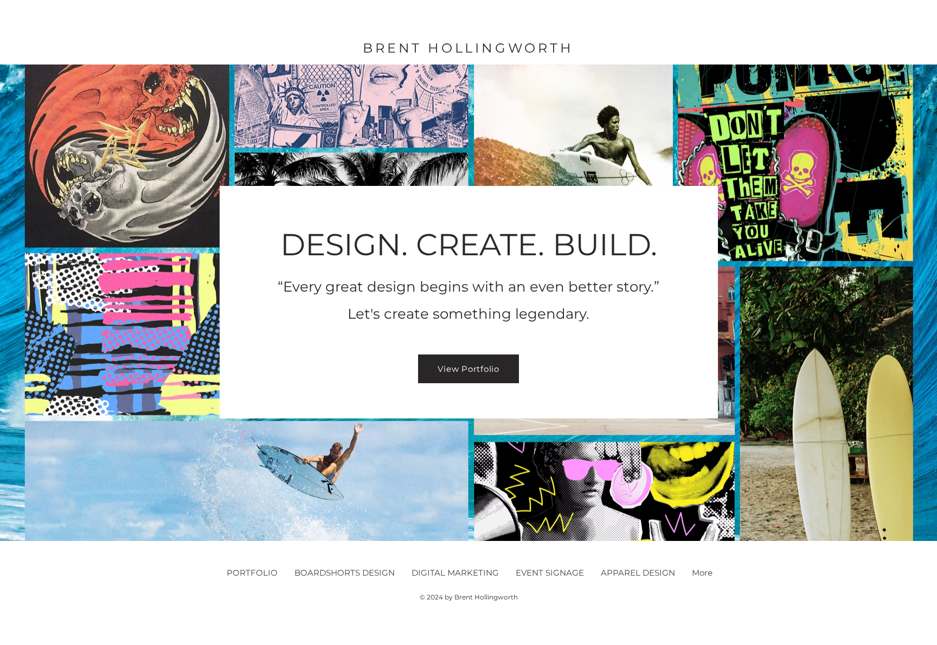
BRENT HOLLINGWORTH (468, 48)
